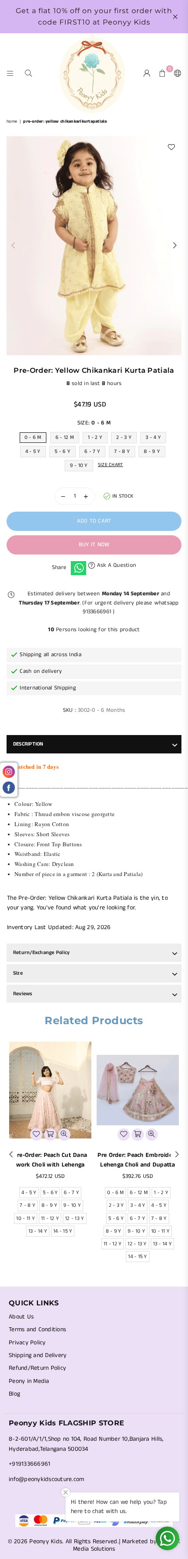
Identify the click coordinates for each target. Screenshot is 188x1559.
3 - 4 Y (153, 437)
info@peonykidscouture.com (46, 1479)
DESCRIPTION (28, 744)
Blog (14, 1393)
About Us (21, 1316)
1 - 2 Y (95, 437)
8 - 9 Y (152, 451)
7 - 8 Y (122, 451)
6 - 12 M (65, 437)
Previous (13, 245)
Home (12, 121)
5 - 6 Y (62, 451)
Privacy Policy (27, 1342)
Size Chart (110, 464)
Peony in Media (29, 1381)
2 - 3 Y (124, 437)
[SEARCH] (28, 73)
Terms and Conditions (37, 1329)
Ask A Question (115, 565)
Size (18, 973)
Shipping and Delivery (37, 1355)
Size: (94, 423)
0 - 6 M (33, 437)
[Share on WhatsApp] (78, 568)
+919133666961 (29, 1464)
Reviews (22, 993)
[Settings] (175, 73)
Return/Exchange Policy (41, 952)
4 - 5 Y (33, 451)
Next (174, 245)
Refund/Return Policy (37, 1368)
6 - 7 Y (92, 451)
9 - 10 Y (79, 465)
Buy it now (94, 545)
